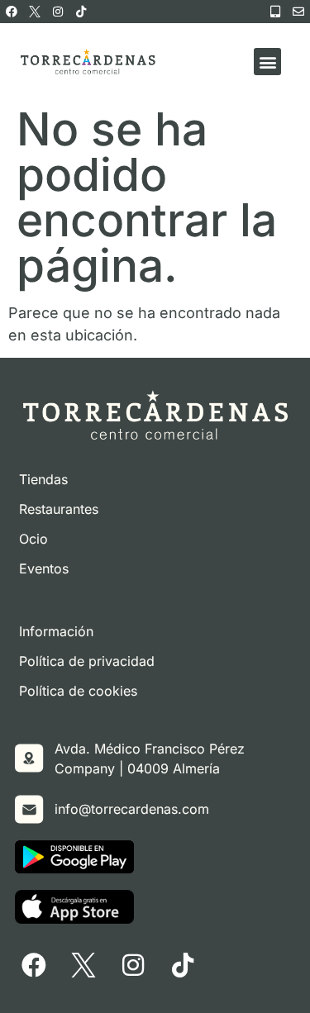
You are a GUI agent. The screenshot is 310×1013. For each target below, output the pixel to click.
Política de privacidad (87, 661)
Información (56, 631)
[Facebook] (11, 11)
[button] (267, 61)
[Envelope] (298, 11)
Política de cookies (78, 690)
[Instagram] (57, 11)
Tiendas (43, 479)
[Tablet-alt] (275, 11)
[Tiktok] (81, 11)
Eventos (44, 568)
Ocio (33, 538)
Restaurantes (58, 509)
